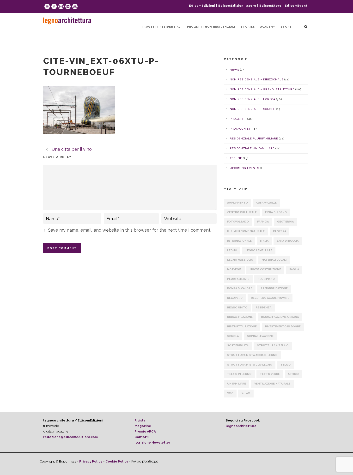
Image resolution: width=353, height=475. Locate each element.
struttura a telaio (272, 345)
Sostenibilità (238, 345)
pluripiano (266, 279)
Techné (236, 158)
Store (286, 26)
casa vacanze (266, 202)
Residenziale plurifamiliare (254, 138)
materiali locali (274, 259)
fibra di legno (276, 212)
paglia (294, 269)
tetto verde (270, 374)
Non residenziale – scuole (252, 109)
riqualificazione (240, 317)
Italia (264, 240)
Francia (263, 221)
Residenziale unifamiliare (252, 148)
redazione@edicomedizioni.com (70, 437)
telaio (285, 364)
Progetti (237, 118)
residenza (263, 307)
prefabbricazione (274, 288)
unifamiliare (236, 383)
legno (232, 250)
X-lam (246, 393)
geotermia (285, 221)
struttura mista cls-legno (249, 364)
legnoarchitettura (241, 426)
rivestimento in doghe (283, 326)
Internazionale (239, 240)
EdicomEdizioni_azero (237, 5)
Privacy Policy (90, 461)
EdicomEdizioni (202, 5)
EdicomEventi (297, 5)
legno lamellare (258, 250)
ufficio (293, 374)
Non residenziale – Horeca (252, 99)
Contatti (141, 437)
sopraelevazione (260, 336)
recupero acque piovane (270, 298)
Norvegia (234, 269)
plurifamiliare (238, 279)
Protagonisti (241, 128)
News (234, 69)
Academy (267, 26)
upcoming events (244, 168)
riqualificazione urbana (280, 317)
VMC (230, 393)
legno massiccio (240, 259)
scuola (233, 336)
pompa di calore (239, 288)
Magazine (142, 426)
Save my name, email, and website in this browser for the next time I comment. (129, 230)
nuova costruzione (265, 269)
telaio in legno (239, 374)
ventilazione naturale (272, 383)
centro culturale (242, 212)
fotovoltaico (238, 221)
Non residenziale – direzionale (256, 79)
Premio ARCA (145, 431)
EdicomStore (270, 5)
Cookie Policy (116, 461)
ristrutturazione (242, 326)
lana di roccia (287, 240)
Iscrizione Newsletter (152, 442)
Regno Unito (237, 307)
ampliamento (237, 202)
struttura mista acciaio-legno (252, 355)
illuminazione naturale (246, 231)
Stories (248, 26)
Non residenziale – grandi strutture (262, 89)
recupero (235, 298)
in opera (279, 231)
